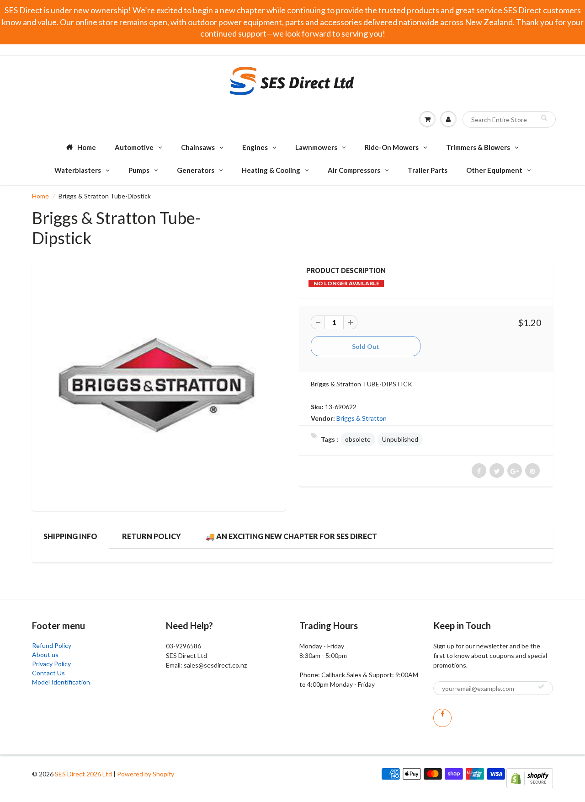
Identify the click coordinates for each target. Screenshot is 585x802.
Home (40, 196)
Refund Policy (51, 645)
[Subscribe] (541, 686)
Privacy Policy (51, 664)
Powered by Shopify (145, 774)
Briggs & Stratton (361, 418)
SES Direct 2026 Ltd (83, 774)
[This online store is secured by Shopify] (529, 777)
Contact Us (48, 673)
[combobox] (509, 119)
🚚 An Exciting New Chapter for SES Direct (291, 536)
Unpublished (400, 439)
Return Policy (151, 536)
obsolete (358, 439)
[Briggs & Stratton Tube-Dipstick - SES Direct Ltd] (158, 383)
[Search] (544, 117)
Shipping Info (70, 536)
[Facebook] (442, 718)
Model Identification (61, 682)
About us (45, 654)
